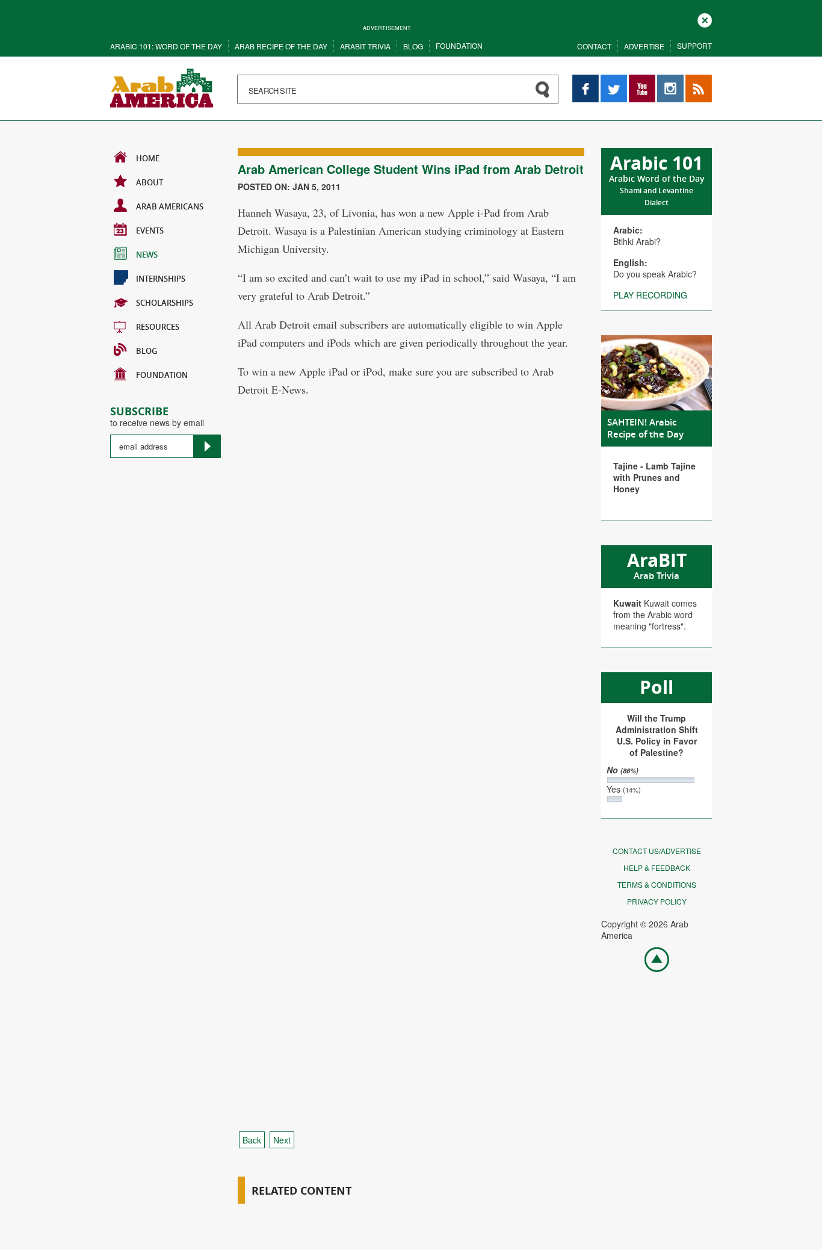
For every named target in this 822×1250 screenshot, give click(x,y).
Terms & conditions (656, 884)
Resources (157, 326)
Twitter (613, 80)
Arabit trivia (365, 46)
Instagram (670, 80)
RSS (693, 80)
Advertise (644, 46)
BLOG (146, 350)
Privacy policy (657, 901)
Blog (413, 46)
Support (694, 45)
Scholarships (164, 302)
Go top (650, 958)
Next (282, 1140)
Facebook (585, 80)
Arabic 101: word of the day (166, 46)
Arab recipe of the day (281, 46)
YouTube (642, 80)
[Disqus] (411, 633)
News (147, 254)
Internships (160, 278)
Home (147, 158)
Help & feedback (656, 867)
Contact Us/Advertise (657, 851)
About (149, 182)
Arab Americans (169, 206)
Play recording (650, 295)
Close (704, 19)
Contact (594, 46)
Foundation (459, 45)
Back (252, 1140)
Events (150, 230)
